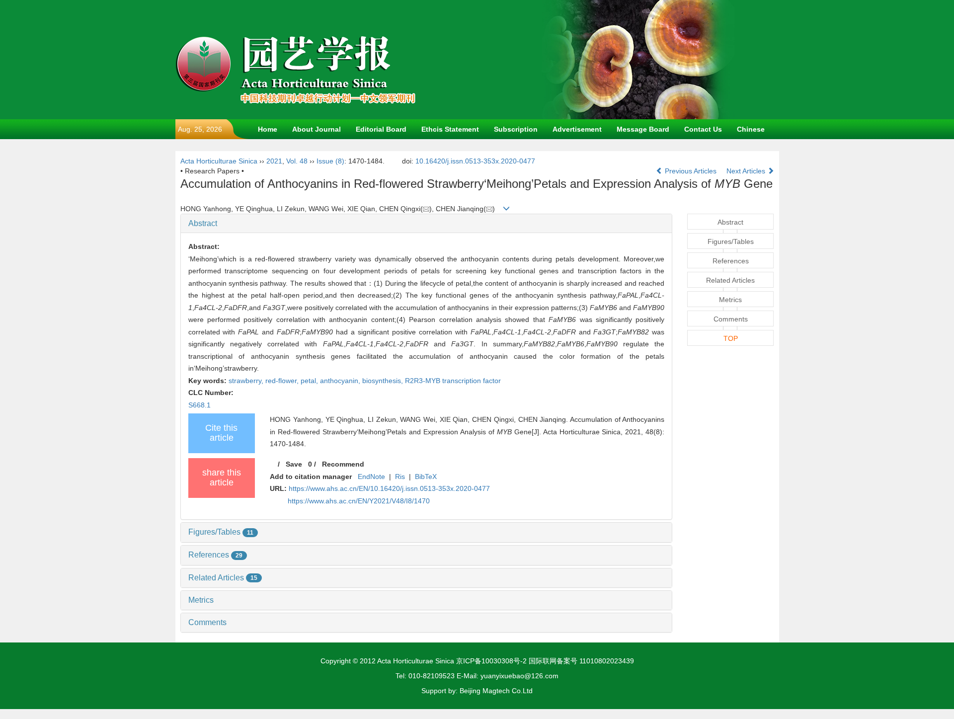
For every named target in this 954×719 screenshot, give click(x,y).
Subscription (516, 129)
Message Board (643, 129)
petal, (310, 381)
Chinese (751, 129)
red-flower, (283, 381)
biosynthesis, (383, 381)
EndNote (371, 476)
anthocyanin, (341, 381)
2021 (274, 161)
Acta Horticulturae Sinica (218, 161)
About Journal (316, 129)
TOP (730, 338)
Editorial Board (381, 129)
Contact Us (703, 129)
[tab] (426, 223)
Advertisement (577, 129)
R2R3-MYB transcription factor (453, 381)
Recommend (343, 464)
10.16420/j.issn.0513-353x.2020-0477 (475, 161)
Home (267, 129)
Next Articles (746, 171)
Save (294, 464)
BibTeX (426, 476)
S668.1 (199, 405)
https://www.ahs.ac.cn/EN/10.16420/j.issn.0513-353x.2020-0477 (389, 488)
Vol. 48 (297, 161)
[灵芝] (637, 59)
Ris (400, 476)
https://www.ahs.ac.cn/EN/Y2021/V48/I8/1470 (359, 501)
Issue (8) (330, 161)
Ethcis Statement (450, 129)
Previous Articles (690, 171)
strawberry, (247, 381)
